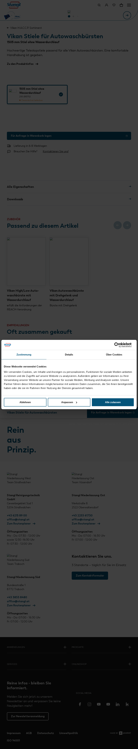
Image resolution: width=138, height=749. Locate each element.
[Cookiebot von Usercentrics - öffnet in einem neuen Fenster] (119, 344)
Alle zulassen (113, 402)
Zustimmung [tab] (23, 354)
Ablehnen (25, 402)
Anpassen (67, 402)
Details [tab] (69, 354)
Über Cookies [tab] (114, 354)
